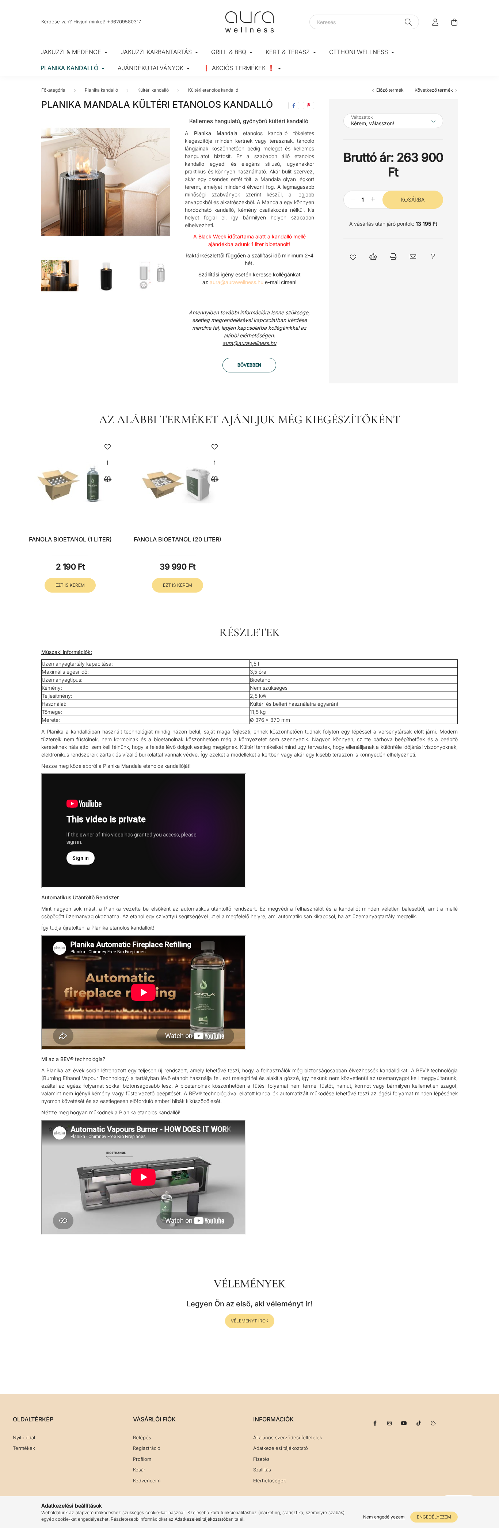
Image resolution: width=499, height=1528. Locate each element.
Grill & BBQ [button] (229, 51)
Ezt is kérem (70, 585)
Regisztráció (146, 1448)
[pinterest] (308, 105)
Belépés (142, 1437)
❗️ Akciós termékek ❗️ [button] (240, 68)
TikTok (418, 1423)
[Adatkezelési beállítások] (433, 1423)
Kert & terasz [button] (289, 51)
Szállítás (262, 1470)
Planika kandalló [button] (70, 68)
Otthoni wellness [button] (359, 51)
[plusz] (372, 199)
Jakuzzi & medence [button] (72, 51)
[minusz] (352, 199)
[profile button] (435, 22)
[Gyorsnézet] (107, 462)
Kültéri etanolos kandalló (213, 90)
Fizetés (261, 1459)
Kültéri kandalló (153, 90)
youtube (404, 1423)
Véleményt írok (249, 1321)
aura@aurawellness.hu (249, 343)
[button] (353, 256)
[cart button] (454, 22)
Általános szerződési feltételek (287, 1437)
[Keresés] (408, 22)
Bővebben (249, 365)
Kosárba (412, 199)
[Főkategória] (53, 90)
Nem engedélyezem (384, 1517)
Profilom (142, 1459)
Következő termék (434, 90)
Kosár (139, 1470)
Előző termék (389, 90)
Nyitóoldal (24, 1437)
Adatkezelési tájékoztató (280, 1448)
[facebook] (293, 105)
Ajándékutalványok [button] (151, 68)
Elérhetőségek (269, 1480)
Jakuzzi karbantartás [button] (157, 51)
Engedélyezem (434, 1517)
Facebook (374, 1423)
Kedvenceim (146, 1480)
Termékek (24, 1448)
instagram (389, 1423)
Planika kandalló (101, 90)
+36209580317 (124, 21)
